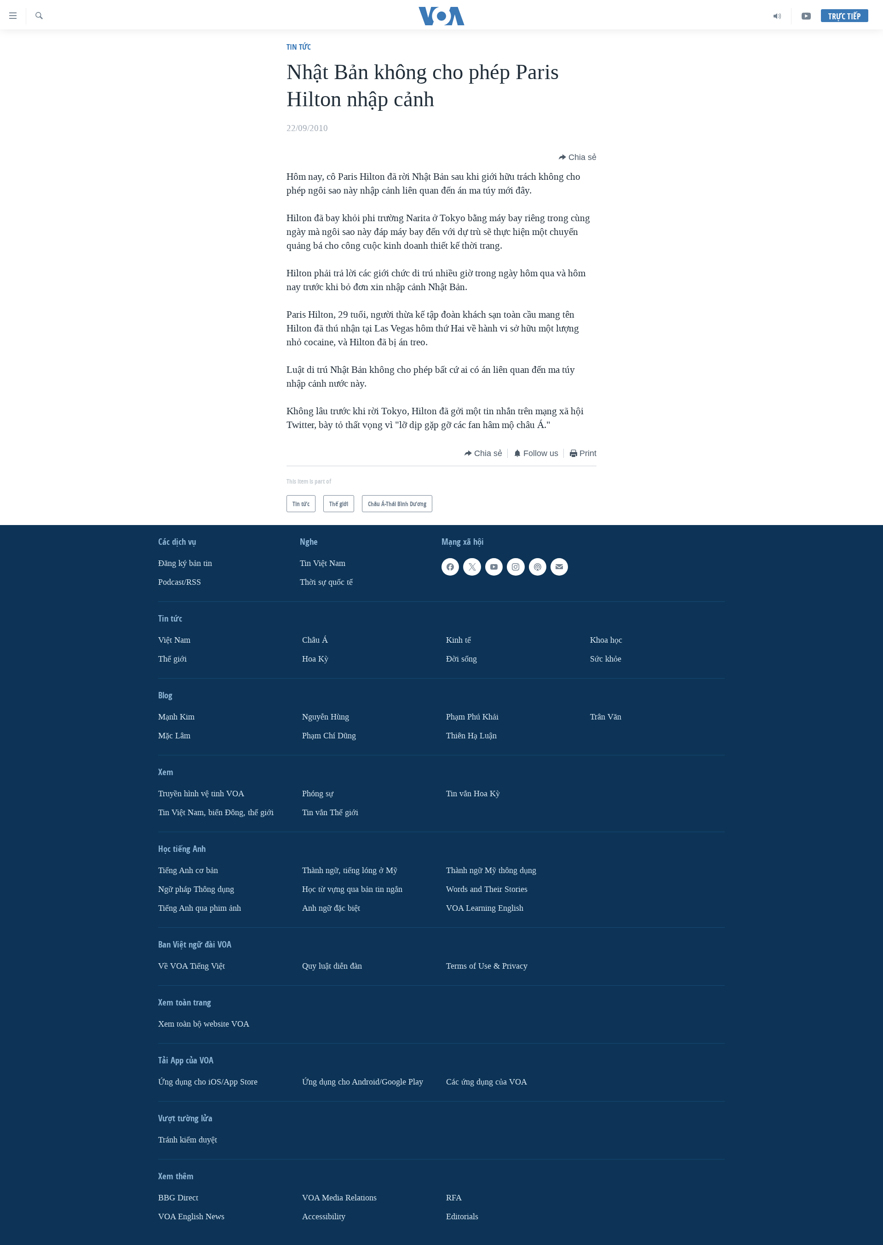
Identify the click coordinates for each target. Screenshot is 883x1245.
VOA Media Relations (339, 1198)
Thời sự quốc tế (326, 582)
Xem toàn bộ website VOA (203, 1024)
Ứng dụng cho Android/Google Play (362, 1082)
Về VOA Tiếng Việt (191, 966)
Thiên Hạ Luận (471, 736)
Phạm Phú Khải (472, 717)
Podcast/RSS (179, 582)
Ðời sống (461, 659)
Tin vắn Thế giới (330, 812)
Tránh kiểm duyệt (187, 1140)
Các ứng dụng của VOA (486, 1082)
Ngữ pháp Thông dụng (196, 889)
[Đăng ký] (559, 567)
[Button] (577, 157)
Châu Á (315, 640)
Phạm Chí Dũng (329, 736)
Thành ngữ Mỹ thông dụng (491, 870)
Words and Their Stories (487, 889)
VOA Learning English (484, 908)
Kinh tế (458, 640)
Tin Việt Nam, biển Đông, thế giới (216, 812)
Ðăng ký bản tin (185, 563)
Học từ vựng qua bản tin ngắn (352, 889)
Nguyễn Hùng (325, 717)
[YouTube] (806, 16)
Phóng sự (317, 793)
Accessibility (323, 1216)
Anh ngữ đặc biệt (331, 908)
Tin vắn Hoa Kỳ (473, 793)
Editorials (462, 1216)
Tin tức (299, 46)
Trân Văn (605, 717)
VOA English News (191, 1216)
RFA (454, 1198)
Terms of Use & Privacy (487, 966)
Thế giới (172, 659)
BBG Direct (178, 1198)
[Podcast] (537, 567)
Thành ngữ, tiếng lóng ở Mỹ (349, 870)
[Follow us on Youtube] (494, 567)
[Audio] (777, 16)
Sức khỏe (605, 659)
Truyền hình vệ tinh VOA (201, 793)
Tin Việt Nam (322, 563)
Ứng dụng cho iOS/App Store (208, 1082)
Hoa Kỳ (315, 659)
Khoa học (606, 640)
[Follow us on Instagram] (515, 567)
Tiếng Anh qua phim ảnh (199, 908)
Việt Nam (174, 640)
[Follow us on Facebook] (450, 567)
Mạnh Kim (176, 717)
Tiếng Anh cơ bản (188, 870)
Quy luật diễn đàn (332, 966)
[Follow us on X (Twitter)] (472, 567)
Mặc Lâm (174, 736)
